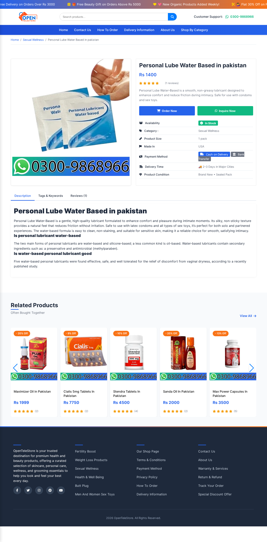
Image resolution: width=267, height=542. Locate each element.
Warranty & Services (213, 468)
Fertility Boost (85, 451)
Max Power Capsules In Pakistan (230, 393)
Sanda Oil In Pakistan (178, 391)
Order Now (169, 111)
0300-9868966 (242, 17)
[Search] (172, 16)
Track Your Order (211, 486)
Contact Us (82, 30)
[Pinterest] (50, 490)
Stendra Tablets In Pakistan (126, 393)
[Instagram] (39, 490)
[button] (251, 368)
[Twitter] (28, 490)
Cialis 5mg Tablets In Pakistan (79, 393)
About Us (168, 30)
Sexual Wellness (208, 130)
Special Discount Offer (215, 494)
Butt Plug (82, 486)
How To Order (107, 30)
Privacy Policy (147, 477)
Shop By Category (194, 30)
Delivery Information (139, 30)
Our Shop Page (148, 451)
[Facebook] (17, 490)
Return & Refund (210, 477)
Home (63, 30)
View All (246, 316)
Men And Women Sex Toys (95, 494)
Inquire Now (227, 111)
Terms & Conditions (151, 460)
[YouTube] (61, 490)
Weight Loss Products (91, 460)
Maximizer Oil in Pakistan (32, 391)
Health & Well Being (89, 477)
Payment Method (149, 468)
